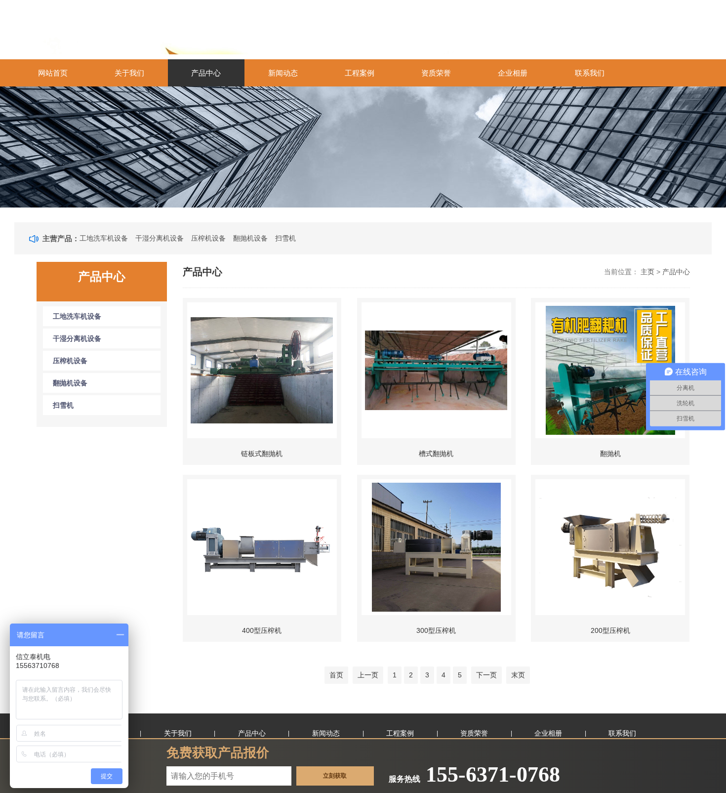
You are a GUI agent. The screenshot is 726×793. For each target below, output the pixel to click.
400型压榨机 (262, 630)
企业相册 (512, 73)
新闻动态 (283, 73)
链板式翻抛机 (261, 454)
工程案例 (359, 73)
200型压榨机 (610, 630)
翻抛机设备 (250, 238)
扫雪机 (285, 238)
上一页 (368, 675)
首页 (336, 675)
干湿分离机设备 (159, 238)
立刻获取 (335, 775)
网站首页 (53, 73)
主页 (647, 272)
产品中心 (206, 73)
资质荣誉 (436, 73)
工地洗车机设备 (104, 238)
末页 (518, 675)
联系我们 (590, 73)
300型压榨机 (436, 630)
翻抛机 (610, 454)
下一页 (486, 675)
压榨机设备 (208, 238)
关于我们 (129, 73)
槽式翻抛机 (436, 454)
